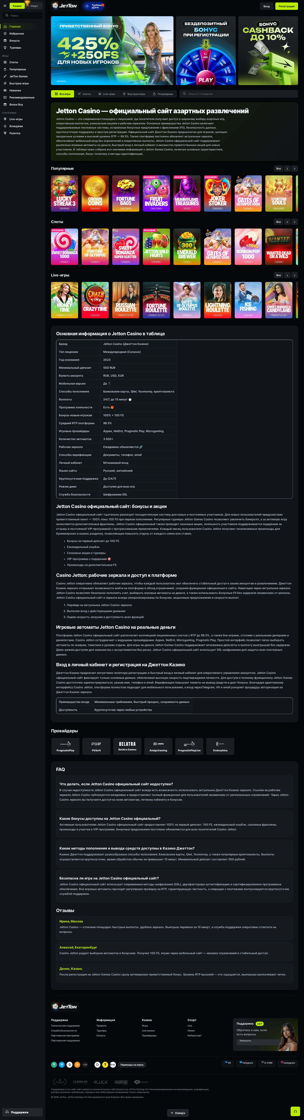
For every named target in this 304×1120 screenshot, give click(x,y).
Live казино (148, 1030)
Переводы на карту (132, 1064)
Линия (191, 1030)
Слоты (87, 93)
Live (190, 1025)
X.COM (268, 1062)
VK (229, 1062)
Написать (245, 1040)
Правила (101, 1025)
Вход (267, 6)
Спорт (34, 5)
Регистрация (286, 6)
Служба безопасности (64, 1030)
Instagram (289, 1062)
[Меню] (4, 5)
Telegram (247, 1062)
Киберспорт (195, 1035)
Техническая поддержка (65, 1025)
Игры (145, 1025)
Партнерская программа (65, 1035)
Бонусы (101, 1035)
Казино (17, 5)
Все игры (65, 93)
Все (278, 168)
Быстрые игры (136, 93)
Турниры (102, 1030)
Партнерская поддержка (65, 1040)
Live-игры (109, 93)
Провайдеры (149, 1035)
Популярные (165, 93)
